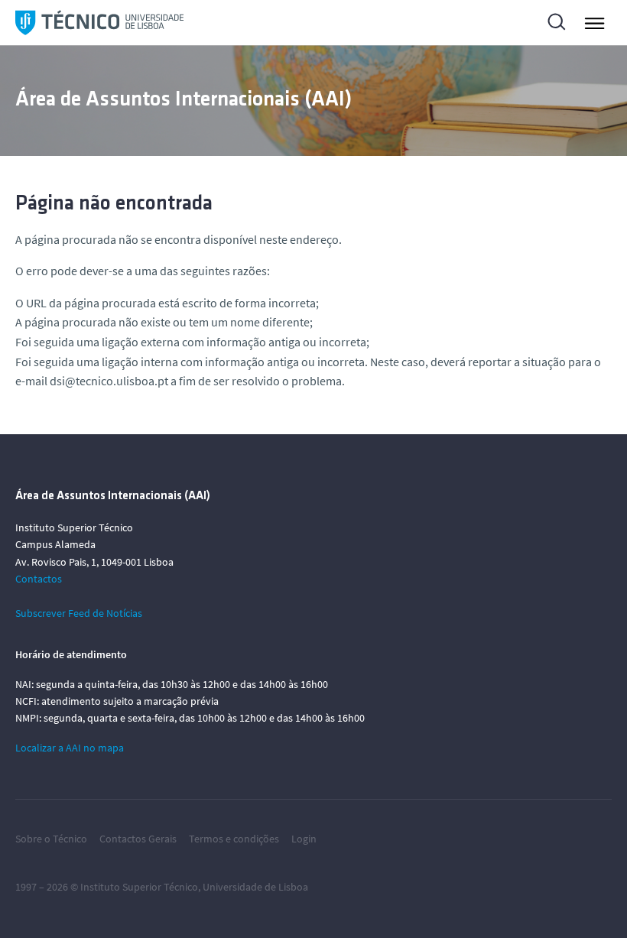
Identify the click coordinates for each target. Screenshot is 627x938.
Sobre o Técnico (51, 838)
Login (304, 838)
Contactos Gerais (138, 838)
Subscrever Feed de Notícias (78, 613)
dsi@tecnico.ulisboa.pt (109, 380)
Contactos (38, 579)
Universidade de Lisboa (255, 887)
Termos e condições (234, 838)
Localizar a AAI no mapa (69, 748)
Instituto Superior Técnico (139, 887)
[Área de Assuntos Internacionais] (99, 22)
